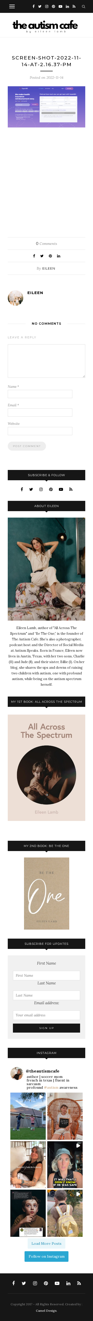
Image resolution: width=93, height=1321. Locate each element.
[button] (28, 1116)
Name (13, 386)
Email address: (46, 1002)
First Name (46, 963)
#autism (51, 1087)
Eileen (48, 268)
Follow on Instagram (47, 1256)
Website (14, 424)
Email (13, 405)
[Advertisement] (46, 181)
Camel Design (46, 1311)
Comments (46, 243)
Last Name (46, 983)
